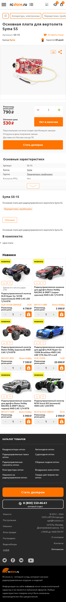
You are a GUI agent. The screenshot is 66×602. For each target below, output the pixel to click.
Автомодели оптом (44, 449)
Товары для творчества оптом (46, 476)
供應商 (6, 550)
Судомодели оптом (44, 454)
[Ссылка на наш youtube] (31, 560)
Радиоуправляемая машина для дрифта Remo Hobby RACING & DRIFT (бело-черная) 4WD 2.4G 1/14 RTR (16, 404)
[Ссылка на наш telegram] (4, 560)
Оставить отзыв (56, 34)
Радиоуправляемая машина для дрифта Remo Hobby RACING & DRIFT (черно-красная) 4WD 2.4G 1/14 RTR (49, 291)
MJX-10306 (39, 358)
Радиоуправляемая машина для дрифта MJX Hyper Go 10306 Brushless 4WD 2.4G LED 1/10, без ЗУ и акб (49, 351)
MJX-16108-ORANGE (11, 304)
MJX (29, 304)
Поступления (9, 520)
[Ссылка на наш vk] (21, 560)
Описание (10, 219)
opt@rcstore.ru (55, 520)
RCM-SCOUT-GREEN (44, 411)
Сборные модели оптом (47, 462)
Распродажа (9, 538)
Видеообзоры (10, 544)
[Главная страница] (5, 16)
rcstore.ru (30, 586)
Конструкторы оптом (12, 469)
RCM (62, 411)
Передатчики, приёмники (39, 174)
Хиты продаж (9, 532)
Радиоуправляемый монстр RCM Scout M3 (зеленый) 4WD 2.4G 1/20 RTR (49, 403)
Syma (29, 169)
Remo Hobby (58, 304)
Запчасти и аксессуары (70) (14, 288)
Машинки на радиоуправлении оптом (14, 476)
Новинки (9, 255)
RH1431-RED (7, 358)
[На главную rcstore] (18, 4)
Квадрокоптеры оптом (13, 449)
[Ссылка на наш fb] (13, 560)
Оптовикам (57, 549)
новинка (5, 261)
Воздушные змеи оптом (47, 469)
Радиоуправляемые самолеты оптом (12, 463)
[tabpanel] (33, 70)
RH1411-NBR (40, 304)
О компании (57, 537)
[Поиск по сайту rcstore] (47, 4)
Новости (7, 514)
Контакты (59, 543)
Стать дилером (33, 144)
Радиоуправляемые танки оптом (15, 455)
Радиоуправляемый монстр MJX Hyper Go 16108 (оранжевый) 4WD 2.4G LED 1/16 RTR (16, 297)
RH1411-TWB (7, 411)
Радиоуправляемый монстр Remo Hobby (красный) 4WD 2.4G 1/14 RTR (16, 349)
